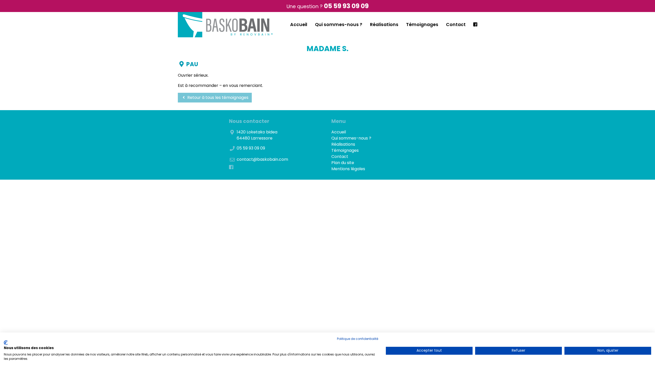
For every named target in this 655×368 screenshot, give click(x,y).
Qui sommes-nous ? (338, 24)
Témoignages (422, 24)
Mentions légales (348, 169)
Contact (456, 24)
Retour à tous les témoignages (217, 97)
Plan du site (342, 163)
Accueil (298, 24)
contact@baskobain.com (262, 159)
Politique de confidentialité (357, 339)
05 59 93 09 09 (346, 6)
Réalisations (384, 24)
